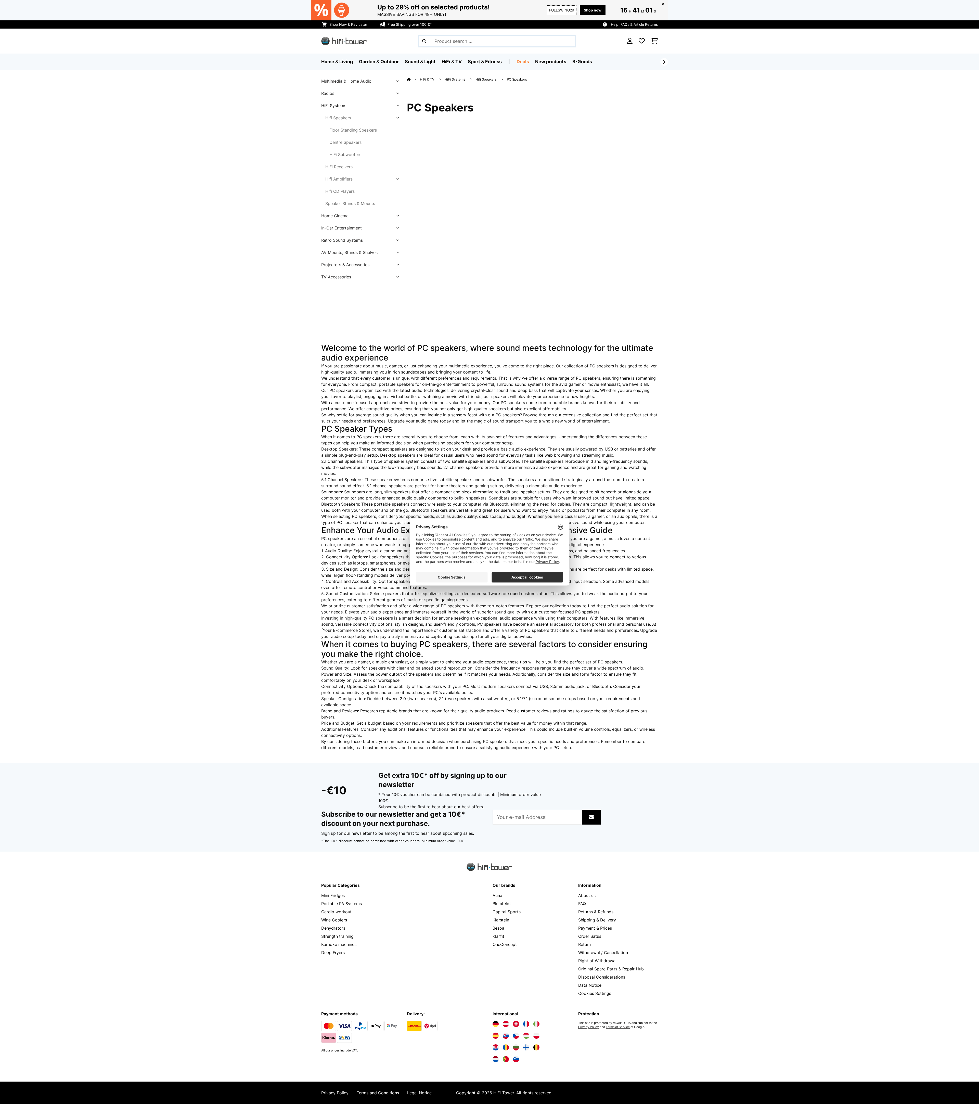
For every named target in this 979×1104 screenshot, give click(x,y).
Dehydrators (333, 928)
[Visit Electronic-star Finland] (526, 1047)
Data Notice (589, 985)
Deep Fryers (333, 952)
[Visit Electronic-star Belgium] (536, 1047)
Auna (497, 895)
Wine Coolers (334, 919)
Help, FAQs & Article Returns (634, 24)
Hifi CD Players (340, 191)
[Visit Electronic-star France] (526, 1024)
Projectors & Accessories (345, 264)
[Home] (413, 79)
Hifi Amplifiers (339, 179)
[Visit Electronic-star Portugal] (506, 1059)
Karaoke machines (338, 944)
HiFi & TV (427, 79)
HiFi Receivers (339, 166)
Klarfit (498, 936)
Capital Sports (507, 911)
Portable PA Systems (341, 903)
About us (587, 895)
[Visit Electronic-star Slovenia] (516, 1059)
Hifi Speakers (338, 117)
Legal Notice (419, 1092)
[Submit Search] (424, 41)
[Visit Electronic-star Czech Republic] (516, 1036)
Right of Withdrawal (597, 960)
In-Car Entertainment (341, 227)
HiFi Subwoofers (345, 154)
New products (550, 61)
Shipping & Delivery (597, 919)
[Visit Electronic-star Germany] (496, 1024)
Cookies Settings (594, 993)
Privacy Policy (588, 1027)
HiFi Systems (333, 105)
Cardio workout (336, 911)
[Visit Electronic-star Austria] (506, 1024)
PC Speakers (517, 79)
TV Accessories (336, 276)
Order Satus (589, 936)
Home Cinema (335, 215)
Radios (327, 93)
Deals (523, 61)
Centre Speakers (345, 142)
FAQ (582, 903)
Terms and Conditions (378, 1092)
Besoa (498, 928)
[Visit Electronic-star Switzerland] (516, 1024)
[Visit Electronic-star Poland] (536, 1036)
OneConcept (505, 944)
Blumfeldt (502, 903)
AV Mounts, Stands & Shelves (349, 252)
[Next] (664, 62)
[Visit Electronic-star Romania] (506, 1047)
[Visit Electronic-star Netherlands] (496, 1059)
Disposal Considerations (601, 977)
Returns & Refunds (595, 911)
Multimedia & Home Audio (346, 81)
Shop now (592, 10)
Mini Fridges (333, 895)
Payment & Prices (595, 928)
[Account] (630, 41)
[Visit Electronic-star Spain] (496, 1036)
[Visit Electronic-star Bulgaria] (516, 1047)
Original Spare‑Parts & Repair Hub (611, 968)
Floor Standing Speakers (353, 130)
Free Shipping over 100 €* (410, 24)
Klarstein (501, 919)
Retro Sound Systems (342, 240)
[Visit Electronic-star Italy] (536, 1024)
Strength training (337, 936)
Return (584, 944)
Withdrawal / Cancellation (603, 952)
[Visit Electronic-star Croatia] (496, 1047)
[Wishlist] (642, 41)
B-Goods (582, 61)
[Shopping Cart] (654, 41)
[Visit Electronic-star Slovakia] (506, 1036)
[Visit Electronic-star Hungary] (526, 1036)
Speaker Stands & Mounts (350, 203)
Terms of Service (618, 1027)
